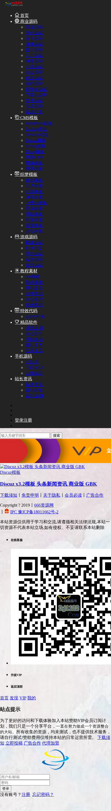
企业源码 (34, 72)
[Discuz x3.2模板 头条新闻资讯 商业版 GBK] (42, 466)
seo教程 (33, 276)
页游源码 (34, 265)
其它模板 (34, 231)
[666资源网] (13, 5)
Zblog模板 (35, 151)
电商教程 (34, 305)
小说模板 (34, 191)
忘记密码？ (43, 794)
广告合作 (94, 495)
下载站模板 (36, 202)
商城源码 (34, 27)
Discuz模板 (36, 140)
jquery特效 (35, 316)
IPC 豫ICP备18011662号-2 (34, 512)
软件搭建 (34, 282)
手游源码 (34, 253)
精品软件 (28, 322)
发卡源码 (34, 38)
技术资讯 (34, 384)
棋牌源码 (34, 242)
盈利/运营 (35, 395)
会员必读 (73, 495)
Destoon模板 (37, 134)
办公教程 (34, 299)
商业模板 (34, 180)
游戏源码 (28, 236)
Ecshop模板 (36, 129)
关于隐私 (51, 495)
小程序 (32, 362)
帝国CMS (34, 157)
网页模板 (34, 168)
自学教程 (34, 293)
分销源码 (34, 83)
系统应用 (34, 328)
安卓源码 (34, 106)
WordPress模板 (39, 123)
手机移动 (34, 339)
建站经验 (34, 390)
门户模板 (34, 185)
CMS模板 (28, 117)
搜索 (56, 435)
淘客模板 (34, 197)
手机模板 (34, 214)
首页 (24, 15)
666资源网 (44, 505)
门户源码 (34, 55)
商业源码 (28, 21)
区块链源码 (36, 89)
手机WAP (34, 367)
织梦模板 (28, 174)
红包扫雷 (34, 248)
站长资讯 (23, 378)
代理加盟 (50, 743)
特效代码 (28, 310)
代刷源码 (34, 78)
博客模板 (34, 225)
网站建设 (34, 288)
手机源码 (23, 356)
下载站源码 (36, 95)
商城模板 (34, 208)
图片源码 (34, 49)
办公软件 (34, 333)
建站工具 (34, 345)
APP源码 (34, 373)
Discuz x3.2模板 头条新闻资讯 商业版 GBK (48, 484)
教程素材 (28, 271)
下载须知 (8, 495)
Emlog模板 (36, 146)
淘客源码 (34, 61)
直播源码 (34, 44)
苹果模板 (34, 163)
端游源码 (34, 259)
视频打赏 (34, 111)
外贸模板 (34, 219)
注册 (26, 794)
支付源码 (34, 32)
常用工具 (34, 350)
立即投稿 (14, 743)
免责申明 (30, 495)
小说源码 (34, 66)
